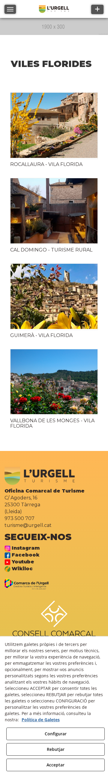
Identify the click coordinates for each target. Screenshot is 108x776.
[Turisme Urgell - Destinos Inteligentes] (29, 583)
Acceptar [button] (55, 765)
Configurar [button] (56, 734)
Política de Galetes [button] (41, 719)
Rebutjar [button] (55, 749)
